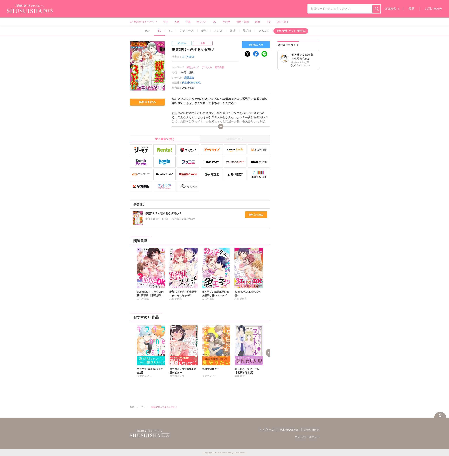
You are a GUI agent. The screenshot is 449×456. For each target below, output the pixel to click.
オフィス (202, 21)
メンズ (218, 30)
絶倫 (257, 21)
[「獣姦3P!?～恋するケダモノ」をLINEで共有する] (264, 54)
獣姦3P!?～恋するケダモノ (164, 407)
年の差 (226, 21)
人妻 (176, 21)
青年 (204, 30)
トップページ (266, 429)
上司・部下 (283, 21)
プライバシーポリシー (306, 437)
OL (214, 21)
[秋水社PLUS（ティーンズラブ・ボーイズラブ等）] (30, 10)
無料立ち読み (256, 214)
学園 (188, 21)
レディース (187, 30)
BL (170, 30)
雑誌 (232, 30)
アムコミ (264, 30)
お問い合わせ (433, 8)
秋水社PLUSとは (289, 429)
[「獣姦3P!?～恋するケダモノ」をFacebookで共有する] (256, 54)
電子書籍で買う (165, 139)
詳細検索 (390, 8)
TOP (147, 30)
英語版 (247, 30)
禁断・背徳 (242, 21)
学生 (165, 21)
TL (159, 30)
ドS (268, 21)
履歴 (411, 8)
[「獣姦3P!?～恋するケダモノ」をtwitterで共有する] (247, 54)
